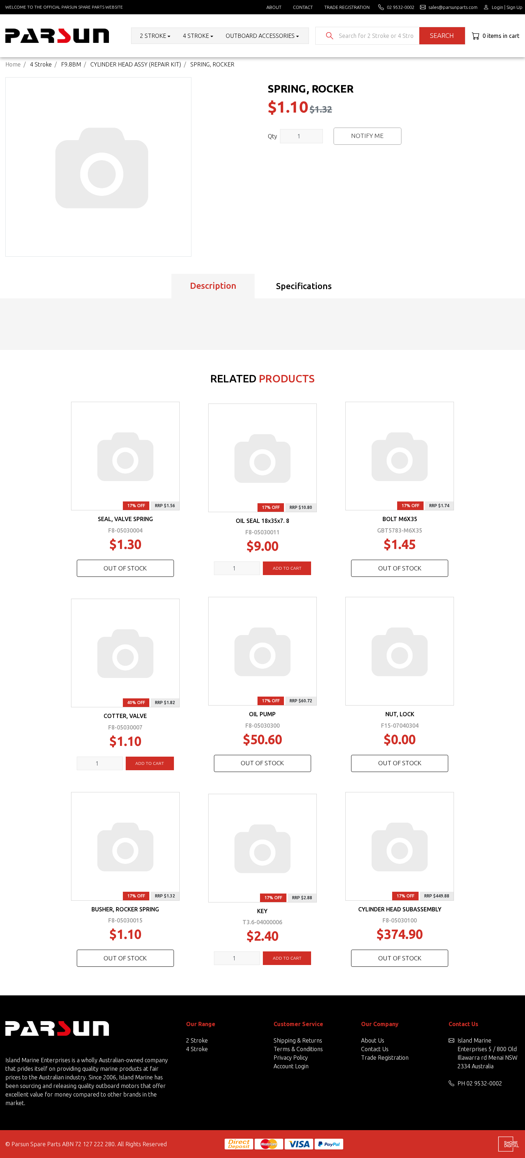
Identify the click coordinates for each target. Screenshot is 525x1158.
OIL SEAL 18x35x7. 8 (262, 521)
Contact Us (375, 1049)
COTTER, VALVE (125, 716)
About (273, 7)
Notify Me (367, 135)
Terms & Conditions (298, 1049)
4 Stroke (197, 1049)
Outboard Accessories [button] (260, 36)
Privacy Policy (291, 1057)
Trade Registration (347, 7)
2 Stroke (197, 1040)
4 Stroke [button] (196, 36)
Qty (272, 136)
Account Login (291, 1066)
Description (213, 286)
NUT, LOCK (399, 714)
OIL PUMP (262, 714)
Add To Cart (287, 568)
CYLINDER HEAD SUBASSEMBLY (399, 909)
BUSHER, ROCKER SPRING (125, 909)
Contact (303, 7)
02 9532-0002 (484, 1083)
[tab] (213, 286)
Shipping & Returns (298, 1040)
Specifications (304, 286)
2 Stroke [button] (153, 36)
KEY (262, 911)
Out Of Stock (125, 568)
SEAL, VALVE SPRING (125, 519)
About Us (372, 1040)
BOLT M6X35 (399, 519)
